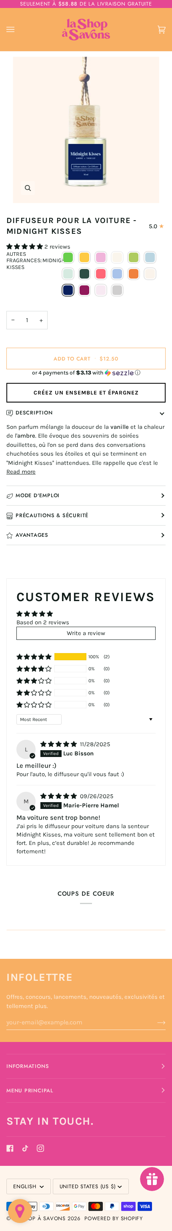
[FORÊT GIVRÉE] (84, 273)
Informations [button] (27, 1066)
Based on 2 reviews (42, 622)
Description (34, 412)
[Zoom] (86, 130)
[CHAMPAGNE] (117, 257)
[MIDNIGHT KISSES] (68, 290)
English (25, 1186)
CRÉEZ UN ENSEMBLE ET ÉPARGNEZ (86, 392)
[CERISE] (100, 257)
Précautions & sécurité (52, 515)
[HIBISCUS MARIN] (100, 273)
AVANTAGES (32, 535)
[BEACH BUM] (84, 257)
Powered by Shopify (113, 1218)
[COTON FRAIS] (150, 257)
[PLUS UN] (117, 290)
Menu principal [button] (29, 1090)
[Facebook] (10, 1148)
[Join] (155, 1022)
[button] (25, 246)
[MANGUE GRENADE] (133, 273)
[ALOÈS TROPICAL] (68, 257)
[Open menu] (18, 30)
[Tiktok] (25, 1148)
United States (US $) (88, 1186)
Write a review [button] (86, 633)
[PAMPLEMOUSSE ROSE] (100, 290)
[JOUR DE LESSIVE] (117, 273)
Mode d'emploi (38, 495)
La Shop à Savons (39, 1218)
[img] (59, 744)
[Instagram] (40, 1148)
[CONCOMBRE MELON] (133, 257)
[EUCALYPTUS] (68, 273)
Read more (21, 471)
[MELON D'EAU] (150, 273)
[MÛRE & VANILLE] (84, 290)
